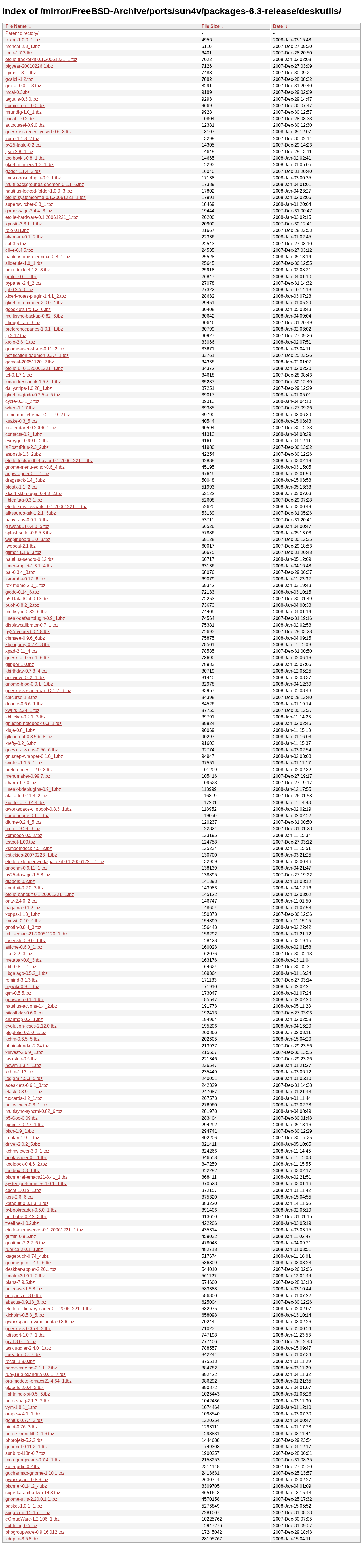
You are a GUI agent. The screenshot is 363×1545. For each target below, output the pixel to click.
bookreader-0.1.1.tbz (26, 1157)
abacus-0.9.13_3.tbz (25, 1302)
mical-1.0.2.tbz (20, 118)
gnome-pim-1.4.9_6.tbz (28, 1262)
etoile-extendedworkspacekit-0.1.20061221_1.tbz (54, 861)
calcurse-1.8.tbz (21, 697)
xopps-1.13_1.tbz (22, 914)
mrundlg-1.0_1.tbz (23, 112)
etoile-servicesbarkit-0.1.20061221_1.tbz (46, 506)
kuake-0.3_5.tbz (21, 421)
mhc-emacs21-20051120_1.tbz (36, 933)
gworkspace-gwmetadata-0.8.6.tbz (39, 1321)
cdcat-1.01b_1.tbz (23, 1190)
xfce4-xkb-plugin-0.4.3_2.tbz (33, 493)
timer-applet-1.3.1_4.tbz (29, 565)
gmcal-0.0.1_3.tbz (23, 85)
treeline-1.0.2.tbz (22, 1223)
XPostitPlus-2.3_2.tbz (27, 447)
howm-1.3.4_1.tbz (23, 1065)
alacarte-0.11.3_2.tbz (26, 795)
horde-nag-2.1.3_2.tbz (27, 1400)
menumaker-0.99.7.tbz (27, 776)
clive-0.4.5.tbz (19, 250)
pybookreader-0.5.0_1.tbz (31, 1210)
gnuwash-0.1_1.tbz (24, 999)
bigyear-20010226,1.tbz (29, 66)
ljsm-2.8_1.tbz (19, 151)
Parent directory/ (21, 33)
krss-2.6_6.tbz (19, 1197)
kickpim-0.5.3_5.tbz (24, 1315)
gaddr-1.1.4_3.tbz (23, 171)
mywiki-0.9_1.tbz (22, 986)
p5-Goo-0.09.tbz (21, 1118)
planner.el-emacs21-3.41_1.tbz (36, 1177)
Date (278, 26)
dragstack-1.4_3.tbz (25, 480)
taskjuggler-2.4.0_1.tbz (28, 1348)
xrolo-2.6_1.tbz (20, 342)
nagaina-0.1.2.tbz (22, 907)
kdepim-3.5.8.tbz (22, 1538)
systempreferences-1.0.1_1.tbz (36, 1183)
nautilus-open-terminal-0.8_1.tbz (37, 256)
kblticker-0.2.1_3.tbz (25, 717)
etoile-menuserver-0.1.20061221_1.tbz (44, 1229)
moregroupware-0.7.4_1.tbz (33, 1459)
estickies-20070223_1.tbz (31, 855)
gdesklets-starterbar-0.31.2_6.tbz (38, 690)
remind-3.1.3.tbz (21, 980)
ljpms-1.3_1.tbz (20, 72)
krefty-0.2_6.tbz (20, 743)
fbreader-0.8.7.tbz (23, 1354)
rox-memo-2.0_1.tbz (25, 585)
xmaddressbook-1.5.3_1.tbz (33, 381)
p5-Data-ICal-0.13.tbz (26, 598)
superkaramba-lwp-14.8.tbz (32, 1492)
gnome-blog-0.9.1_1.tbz (29, 684)
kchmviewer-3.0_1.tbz (27, 1151)
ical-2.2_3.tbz (18, 953)
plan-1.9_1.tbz (19, 1131)
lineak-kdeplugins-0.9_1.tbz (33, 789)
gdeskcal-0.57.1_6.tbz (27, 657)
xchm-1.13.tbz (19, 1072)
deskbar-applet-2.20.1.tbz (30, 1269)
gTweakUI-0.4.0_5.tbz (27, 526)
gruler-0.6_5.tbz (21, 276)
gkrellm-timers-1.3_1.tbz (29, 164)
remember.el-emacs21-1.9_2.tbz (37, 414)
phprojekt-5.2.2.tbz (24, 1440)
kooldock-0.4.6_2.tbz (26, 1164)
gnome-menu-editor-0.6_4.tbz (35, 467)
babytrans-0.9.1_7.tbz (27, 519)
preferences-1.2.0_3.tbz (29, 769)
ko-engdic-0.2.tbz (22, 1466)
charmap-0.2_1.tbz (24, 1019)
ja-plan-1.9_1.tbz (22, 1137)
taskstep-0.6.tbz (21, 1058)
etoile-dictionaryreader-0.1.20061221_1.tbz (48, 1308)
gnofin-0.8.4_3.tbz (23, 927)
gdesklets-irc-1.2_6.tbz (28, 309)
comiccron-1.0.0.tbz (25, 105)
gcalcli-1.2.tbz (19, 79)
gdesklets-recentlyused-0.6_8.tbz (38, 131)
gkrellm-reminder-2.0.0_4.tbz (34, 302)
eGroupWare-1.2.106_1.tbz (32, 1519)
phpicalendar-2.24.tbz (27, 1045)
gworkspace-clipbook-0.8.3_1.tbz (38, 809)
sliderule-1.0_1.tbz (24, 263)
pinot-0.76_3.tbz (21, 1426)
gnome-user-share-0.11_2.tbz (34, 348)
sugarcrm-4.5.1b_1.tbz (27, 1512)
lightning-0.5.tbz (21, 1525)
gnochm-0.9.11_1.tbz (26, 868)
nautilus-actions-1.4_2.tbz (31, 1006)
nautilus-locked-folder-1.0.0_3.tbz (38, 191)
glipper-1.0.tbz (19, 664)
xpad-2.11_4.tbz (21, 651)
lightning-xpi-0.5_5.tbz (27, 1394)
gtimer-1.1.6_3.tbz (23, 552)
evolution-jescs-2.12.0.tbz (31, 1026)
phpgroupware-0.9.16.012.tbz (34, 1532)
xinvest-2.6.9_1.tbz (24, 1052)
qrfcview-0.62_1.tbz (25, 677)
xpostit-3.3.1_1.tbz (23, 223)
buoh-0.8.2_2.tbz (22, 605)
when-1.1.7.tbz (20, 407)
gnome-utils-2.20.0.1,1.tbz (31, 1499)
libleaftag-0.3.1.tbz (23, 500)
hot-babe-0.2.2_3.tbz (26, 1216)
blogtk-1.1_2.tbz (21, 487)
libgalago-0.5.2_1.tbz (26, 973)
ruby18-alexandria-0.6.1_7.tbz (35, 1374)
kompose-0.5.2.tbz (23, 835)
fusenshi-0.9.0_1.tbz (25, 940)
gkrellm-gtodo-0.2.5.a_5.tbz (32, 394)
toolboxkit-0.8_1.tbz (25, 158)
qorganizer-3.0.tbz (23, 1295)
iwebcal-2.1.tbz (20, 546)
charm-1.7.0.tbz (20, 782)
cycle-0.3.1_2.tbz (22, 401)
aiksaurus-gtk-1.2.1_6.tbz (30, 513)
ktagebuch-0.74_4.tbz (27, 1256)
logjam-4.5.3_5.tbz (24, 1078)
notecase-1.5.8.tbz (23, 1288)
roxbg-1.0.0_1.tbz (22, 39)
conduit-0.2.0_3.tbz (24, 887)
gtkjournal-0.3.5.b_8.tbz (28, 736)
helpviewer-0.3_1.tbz (26, 1104)
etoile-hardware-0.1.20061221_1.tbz (41, 217)
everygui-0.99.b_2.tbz (27, 440)
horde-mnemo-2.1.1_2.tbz (31, 1368)
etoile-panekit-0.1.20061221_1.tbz (39, 894)
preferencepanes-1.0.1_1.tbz (34, 329)
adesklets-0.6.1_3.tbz (26, 1085)
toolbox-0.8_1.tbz (22, 1170)
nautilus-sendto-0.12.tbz (29, 559)
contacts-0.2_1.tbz (23, 434)
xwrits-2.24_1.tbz (22, 710)
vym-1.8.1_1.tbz (21, 1407)
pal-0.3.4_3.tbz (20, 572)
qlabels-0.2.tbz (20, 881)
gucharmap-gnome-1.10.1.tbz (34, 1473)
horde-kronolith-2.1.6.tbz (29, 1433)
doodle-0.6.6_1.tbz (24, 703)
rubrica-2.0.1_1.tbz (24, 1249)
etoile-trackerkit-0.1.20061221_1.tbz (41, 59)
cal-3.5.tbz (15, 243)
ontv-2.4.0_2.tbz (21, 901)
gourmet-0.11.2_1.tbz (26, 1446)
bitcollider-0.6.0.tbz (24, 1013)
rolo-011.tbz (17, 230)
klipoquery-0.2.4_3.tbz (27, 644)
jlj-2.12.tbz (15, 335)
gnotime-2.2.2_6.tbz (25, 1242)
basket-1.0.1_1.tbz (23, 1506)
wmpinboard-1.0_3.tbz (27, 539)
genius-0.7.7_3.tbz (24, 1420)
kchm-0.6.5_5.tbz (22, 1039)
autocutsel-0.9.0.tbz (25, 125)
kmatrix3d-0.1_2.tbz (25, 1275)
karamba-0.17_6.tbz (25, 578)
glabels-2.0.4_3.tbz (24, 1387)
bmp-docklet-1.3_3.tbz (27, 269)
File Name (16, 26)
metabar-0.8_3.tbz (23, 960)
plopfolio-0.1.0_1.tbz (25, 1032)
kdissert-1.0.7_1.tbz (25, 1335)
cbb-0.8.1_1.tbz (20, 966)
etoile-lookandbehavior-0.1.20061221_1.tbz (49, 460)
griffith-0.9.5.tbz (20, 1236)
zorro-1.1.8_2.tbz (22, 138)
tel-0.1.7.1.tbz (18, 375)
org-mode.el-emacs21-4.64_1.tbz (38, 1381)
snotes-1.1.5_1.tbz (23, 762)
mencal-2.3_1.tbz (22, 46)
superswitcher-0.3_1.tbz (29, 204)
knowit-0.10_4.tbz (23, 920)
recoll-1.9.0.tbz (20, 1361)
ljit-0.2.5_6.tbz (19, 289)
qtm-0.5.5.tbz (18, 993)
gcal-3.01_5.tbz (20, 1341)
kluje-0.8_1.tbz (20, 730)
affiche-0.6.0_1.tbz (23, 947)
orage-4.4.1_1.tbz (23, 1413)
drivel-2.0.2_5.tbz (22, 1144)
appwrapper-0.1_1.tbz (27, 473)
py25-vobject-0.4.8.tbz (27, 631)
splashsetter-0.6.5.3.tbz (28, 533)
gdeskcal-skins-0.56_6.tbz (31, 749)
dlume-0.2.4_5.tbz (23, 822)
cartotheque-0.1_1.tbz (27, 815)
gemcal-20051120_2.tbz (29, 362)
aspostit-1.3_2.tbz (23, 454)
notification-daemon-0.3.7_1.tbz (37, 355)
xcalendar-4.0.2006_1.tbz (30, 427)
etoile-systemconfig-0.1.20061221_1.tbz (45, 197)
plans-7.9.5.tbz (20, 1282)
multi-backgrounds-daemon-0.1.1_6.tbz (44, 184)
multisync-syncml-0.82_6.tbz (33, 1111)
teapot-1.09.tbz (20, 842)
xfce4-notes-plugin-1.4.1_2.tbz (35, 296)
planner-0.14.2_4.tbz (26, 1486)
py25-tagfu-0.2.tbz (23, 145)
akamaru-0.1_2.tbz (24, 236)
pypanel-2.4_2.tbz (23, 283)
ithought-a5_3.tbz (22, 322)
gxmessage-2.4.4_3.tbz (28, 210)
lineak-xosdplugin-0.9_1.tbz (33, 178)
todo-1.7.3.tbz (19, 52)
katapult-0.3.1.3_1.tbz (26, 1203)
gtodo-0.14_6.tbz (22, 592)
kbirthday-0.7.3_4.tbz (26, 671)
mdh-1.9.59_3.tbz (22, 828)
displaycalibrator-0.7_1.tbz (31, 625)
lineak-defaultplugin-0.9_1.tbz (35, 618)
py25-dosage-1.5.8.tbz (27, 874)
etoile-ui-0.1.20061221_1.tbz (34, 368)
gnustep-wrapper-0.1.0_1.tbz (34, 756)
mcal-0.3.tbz (17, 92)
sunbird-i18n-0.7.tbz (25, 1453)
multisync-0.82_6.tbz (26, 611)
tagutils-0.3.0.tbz (21, 99)
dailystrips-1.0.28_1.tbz (28, 388)
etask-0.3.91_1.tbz (23, 1091)
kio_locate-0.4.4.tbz (25, 802)
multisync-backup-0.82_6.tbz (34, 316)
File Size (211, 26)
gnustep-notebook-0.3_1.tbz (33, 723)
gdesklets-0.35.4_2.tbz (28, 1328)
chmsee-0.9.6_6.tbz (25, 638)
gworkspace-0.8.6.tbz (26, 1479)
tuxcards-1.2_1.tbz (23, 1098)
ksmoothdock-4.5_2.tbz (28, 848)
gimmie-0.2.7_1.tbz (24, 1124)
